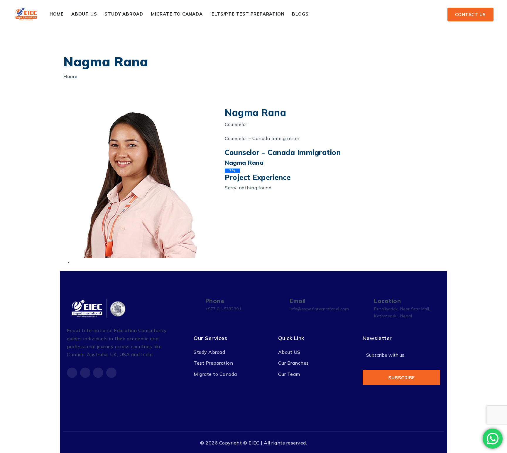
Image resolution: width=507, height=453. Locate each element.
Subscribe (401, 377)
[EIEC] (26, 14)
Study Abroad (123, 14)
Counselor (236, 124)
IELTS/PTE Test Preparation (247, 14)
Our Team (289, 374)
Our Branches (293, 363)
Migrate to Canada (177, 14)
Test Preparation (213, 363)
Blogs (300, 14)
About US (289, 352)
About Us (84, 14)
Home (57, 14)
